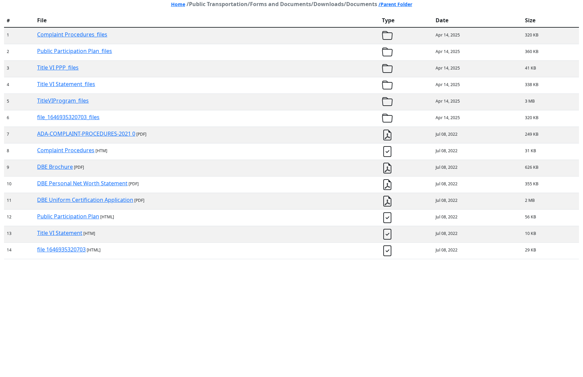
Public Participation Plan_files (74, 51)
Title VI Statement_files (66, 84)
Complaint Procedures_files (72, 34)
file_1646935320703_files (68, 117)
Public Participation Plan (68, 216)
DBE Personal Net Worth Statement (82, 183)
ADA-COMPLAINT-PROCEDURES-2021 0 (86, 133)
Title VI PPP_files (58, 67)
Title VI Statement (59, 233)
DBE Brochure (55, 166)
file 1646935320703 (61, 249)
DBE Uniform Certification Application (85, 200)
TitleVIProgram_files (63, 100)
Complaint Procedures (65, 150)
